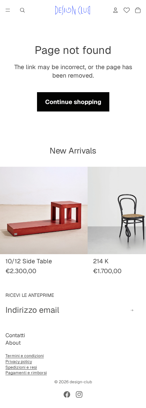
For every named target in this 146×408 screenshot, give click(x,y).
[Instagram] (79, 394)
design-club (81, 382)
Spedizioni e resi (21, 367)
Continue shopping (73, 102)
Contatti (15, 335)
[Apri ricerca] (22, 10)
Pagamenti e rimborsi (26, 372)
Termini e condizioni (24, 356)
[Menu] (8, 10)
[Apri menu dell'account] (115, 10)
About (13, 342)
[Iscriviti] (131, 310)
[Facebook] (67, 394)
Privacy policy (18, 361)
